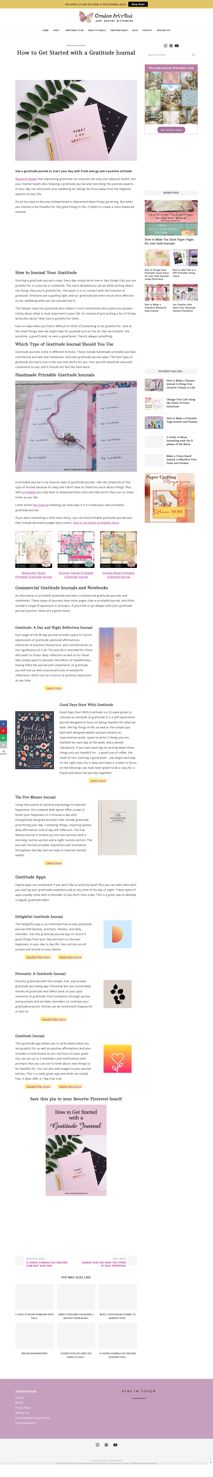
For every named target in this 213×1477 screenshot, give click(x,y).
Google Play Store (38, 957)
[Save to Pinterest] (3, 730)
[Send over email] (3, 737)
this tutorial (41, 505)
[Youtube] (115, 1445)
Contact (147, 30)
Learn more (54, 688)
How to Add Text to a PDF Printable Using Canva (184, 273)
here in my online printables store (96, 523)
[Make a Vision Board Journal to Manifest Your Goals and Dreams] (117, 1297)
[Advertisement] (76, 68)
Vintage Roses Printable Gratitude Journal (118, 575)
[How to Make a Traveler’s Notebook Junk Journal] (157, 292)
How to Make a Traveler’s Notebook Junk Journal (155, 307)
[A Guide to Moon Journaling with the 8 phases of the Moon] (34, 1297)
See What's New (171, 130)
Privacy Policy (23, 1407)
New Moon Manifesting (34, 1353)
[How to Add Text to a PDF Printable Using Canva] (185, 257)
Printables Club (74, 30)
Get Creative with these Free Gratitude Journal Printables (184, 307)
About (18, 1402)
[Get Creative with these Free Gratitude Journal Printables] (185, 292)
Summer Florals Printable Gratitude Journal (76, 575)
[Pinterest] (106, 1445)
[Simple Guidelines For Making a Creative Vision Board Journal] (76, 1297)
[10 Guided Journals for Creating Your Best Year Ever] (117, 1336)
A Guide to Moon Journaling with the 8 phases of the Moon (180, 441)
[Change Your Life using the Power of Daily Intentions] (76, 1336)
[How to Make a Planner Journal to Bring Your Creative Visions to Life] (154, 385)
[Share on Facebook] (3, 723)
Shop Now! (138, 4)
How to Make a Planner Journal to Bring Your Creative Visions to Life (181, 384)
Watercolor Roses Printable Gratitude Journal (33, 575)
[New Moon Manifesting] (34, 1336)
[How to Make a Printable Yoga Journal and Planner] (154, 422)
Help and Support (25, 1423)
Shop (56, 30)
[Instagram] (97, 1445)
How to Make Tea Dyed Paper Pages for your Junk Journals (169, 241)
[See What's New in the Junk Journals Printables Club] (171, 74)
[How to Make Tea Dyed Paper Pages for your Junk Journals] (171, 218)
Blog (135, 30)
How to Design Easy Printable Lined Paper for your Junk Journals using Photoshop (157, 275)
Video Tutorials (97, 30)
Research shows (26, 179)
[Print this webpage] (3, 744)
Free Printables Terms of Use (32, 1418)
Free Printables (119, 30)
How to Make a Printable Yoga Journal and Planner (182, 420)
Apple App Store (70, 957)
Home (45, 30)
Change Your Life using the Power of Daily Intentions (181, 403)
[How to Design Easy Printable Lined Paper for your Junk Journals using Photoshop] (157, 257)
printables (29, 492)
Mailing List (164, 30)
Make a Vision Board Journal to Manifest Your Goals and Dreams (182, 459)
